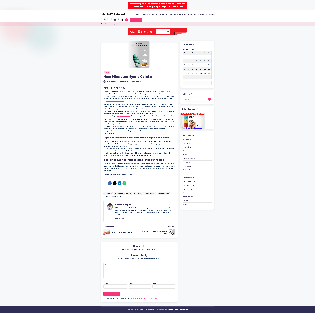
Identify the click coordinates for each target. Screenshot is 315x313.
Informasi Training (189, 158)
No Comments (137, 81)
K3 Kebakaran (187, 166)
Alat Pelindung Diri (189, 139)
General (107, 72)
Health (185, 155)
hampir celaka (108, 193)
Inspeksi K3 (186, 162)
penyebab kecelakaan (149, 193)
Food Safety (187, 147)
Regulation (186, 200)
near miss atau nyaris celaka (115, 101)
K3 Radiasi (186, 170)
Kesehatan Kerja (188, 177)
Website (155, 283)
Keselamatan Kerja (189, 181)
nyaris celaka (127, 141)
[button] (136, 20)
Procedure (186, 193)
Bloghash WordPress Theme (178, 310)
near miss (128, 193)
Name (106, 283)
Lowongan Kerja (188, 185)
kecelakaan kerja (119, 193)
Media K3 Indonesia (114, 14)
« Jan (185, 83)
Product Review (188, 197)
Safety (185, 204)
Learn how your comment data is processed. (145, 298)
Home (102, 24)
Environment (187, 143)
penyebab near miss (123, 116)
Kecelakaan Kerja (188, 174)
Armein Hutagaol (123, 204)
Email (131, 283)
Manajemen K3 (188, 189)
